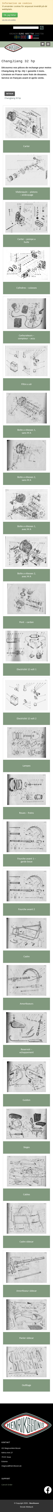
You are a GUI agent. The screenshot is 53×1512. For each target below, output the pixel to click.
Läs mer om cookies (9, 20)
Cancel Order (6, 1484)
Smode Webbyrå (26, 1507)
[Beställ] (42, 44)
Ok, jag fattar (10, 15)
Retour (9, 93)
